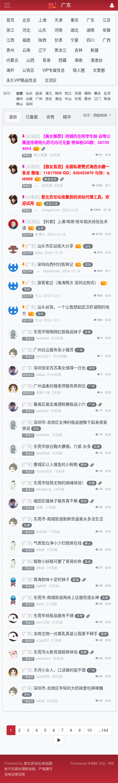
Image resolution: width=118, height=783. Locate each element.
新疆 (95, 50)
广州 (39, 98)
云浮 (107, 93)
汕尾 (29, 98)
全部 (19, 93)
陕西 (42, 40)
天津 (58, 20)
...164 (103, 730)
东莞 (77, 98)
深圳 (29, 103)
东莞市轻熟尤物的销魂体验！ (60, 482)
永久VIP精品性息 (21, 80)
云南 (26, 50)
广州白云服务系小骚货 (54, 349)
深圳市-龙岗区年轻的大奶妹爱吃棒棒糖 (68, 688)
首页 (10, 20)
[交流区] (33, 221)
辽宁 (42, 50)
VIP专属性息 (53, 70)
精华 (67, 117)
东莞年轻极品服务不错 (54, 615)
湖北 (74, 30)
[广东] (31, 246)
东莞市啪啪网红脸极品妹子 (58, 331)
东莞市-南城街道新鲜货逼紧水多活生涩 (68, 519)
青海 (46, 60)
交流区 (51, 80)
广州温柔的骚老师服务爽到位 (60, 385)
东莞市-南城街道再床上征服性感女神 (66, 597)
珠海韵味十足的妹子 (52, 579)
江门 (97, 98)
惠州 (87, 98)
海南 (78, 60)
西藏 (62, 60)
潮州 (19, 98)
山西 (30, 60)
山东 (42, 30)
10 (89, 730)
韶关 (39, 93)
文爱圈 (99, 70)
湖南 (90, 30)
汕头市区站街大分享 (55, 246)
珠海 (107, 98)
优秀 (50, 117)
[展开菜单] (7, 5)
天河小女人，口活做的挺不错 (60, 670)
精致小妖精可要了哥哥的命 (58, 561)
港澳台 (97, 60)
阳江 (68, 93)
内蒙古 (12, 60)
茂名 (48, 98)
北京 (26, 20)
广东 (90, 20)
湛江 (48, 93)
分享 (41, 228)
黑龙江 (60, 50)
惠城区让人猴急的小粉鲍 (56, 464)
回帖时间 (100, 115)
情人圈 (79, 70)
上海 (42, 20)
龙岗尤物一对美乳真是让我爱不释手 (66, 633)
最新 (13, 117)
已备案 (32, 117)
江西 (10, 40)
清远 (58, 98)
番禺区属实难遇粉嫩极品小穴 (60, 404)
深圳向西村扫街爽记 (55, 264)
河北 (26, 30)
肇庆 (97, 93)
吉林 (78, 50)
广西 (107, 40)
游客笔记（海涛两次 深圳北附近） (68, 282)
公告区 (28, 70)
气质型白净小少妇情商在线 (58, 543)
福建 (26, 40)
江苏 (107, 20)
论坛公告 (52, 204)
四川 (90, 40)
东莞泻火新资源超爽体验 (56, 652)
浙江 (10, 30)
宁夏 (74, 40)
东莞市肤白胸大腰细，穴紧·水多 (62, 446)
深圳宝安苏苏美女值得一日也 (60, 367)
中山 (68, 98)
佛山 (19, 103)
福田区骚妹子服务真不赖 (56, 500)
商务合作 (50, 179)
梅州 (58, 93)
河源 (77, 93)
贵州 (10, 50)
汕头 (29, 93)
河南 (58, 30)
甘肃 (58, 40)
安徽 (107, 30)
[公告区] (33, 136)
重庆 (74, 20)
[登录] (112, 5)
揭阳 (87, 93)
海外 (10, 70)
